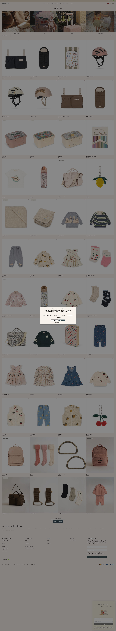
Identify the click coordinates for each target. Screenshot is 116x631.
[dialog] (58, 315)
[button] (58, 322)
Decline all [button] (54, 320)
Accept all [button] (61, 320)
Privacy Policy (58, 313)
